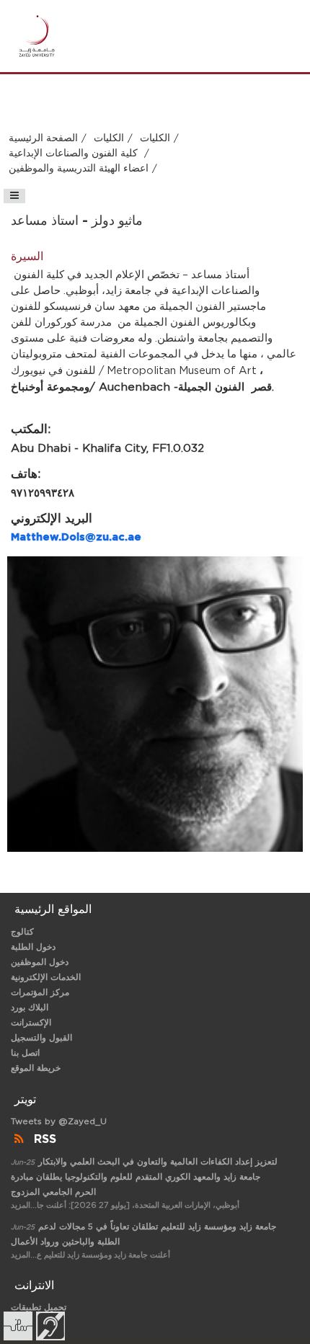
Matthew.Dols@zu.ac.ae (76, 537)
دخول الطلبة (33, 947)
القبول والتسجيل (41, 1037)
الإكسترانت (31, 1022)
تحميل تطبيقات (38, 1307)
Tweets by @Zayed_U (59, 1121)
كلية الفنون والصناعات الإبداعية (75, 153)
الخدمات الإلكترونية (46, 977)
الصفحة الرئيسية (43, 138)
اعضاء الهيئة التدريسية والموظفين (79, 169)
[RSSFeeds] (20, 1139)
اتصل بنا (25, 1053)
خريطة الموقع (36, 1068)
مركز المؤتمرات (40, 992)
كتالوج (22, 931)
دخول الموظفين (39, 962)
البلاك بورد (29, 1007)
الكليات (109, 138)
